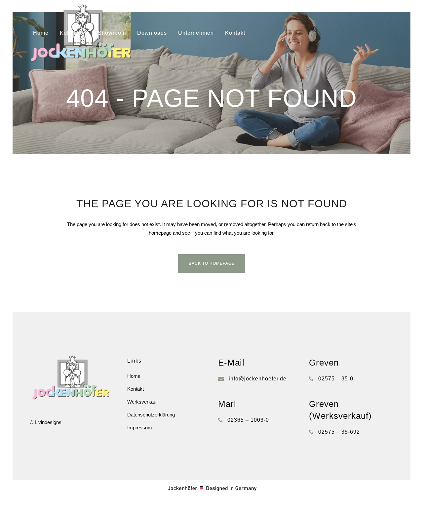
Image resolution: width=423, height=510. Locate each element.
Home (133, 376)
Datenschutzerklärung (151, 414)
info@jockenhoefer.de (258, 378)
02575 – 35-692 (339, 432)
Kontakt (135, 389)
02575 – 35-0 (335, 378)
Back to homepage (212, 263)
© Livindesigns (45, 422)
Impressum (139, 427)
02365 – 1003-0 (248, 420)
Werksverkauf (142, 402)
